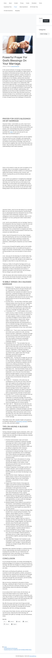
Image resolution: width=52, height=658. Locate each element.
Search (40, 18)
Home (5, 3)
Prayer (15, 6)
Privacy (22, 3)
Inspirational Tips (8, 6)
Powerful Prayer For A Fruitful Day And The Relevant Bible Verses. (18, 649)
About (10, 3)
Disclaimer (34, 3)
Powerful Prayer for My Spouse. (11, 648)
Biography (17, 10)
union (11, 132)
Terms (40, 3)
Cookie (27, 3)
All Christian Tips (34, 6)
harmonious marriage (21, 421)
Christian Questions (8, 10)
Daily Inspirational (24, 6)
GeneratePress (32, 656)
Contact (16, 3)
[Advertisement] (17, 24)
